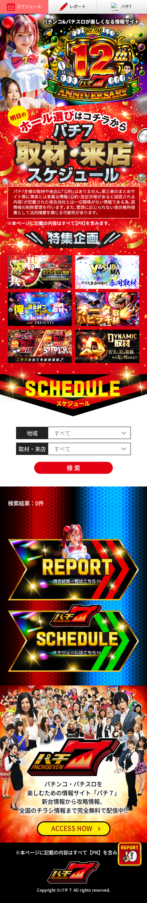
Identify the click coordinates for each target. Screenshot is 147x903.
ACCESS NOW (71, 828)
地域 (32, 433)
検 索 (73, 467)
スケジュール (29, 6)
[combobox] (89, 448)
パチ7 (126, 6)
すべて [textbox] (62, 449)
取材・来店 (32, 449)
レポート (77, 6)
